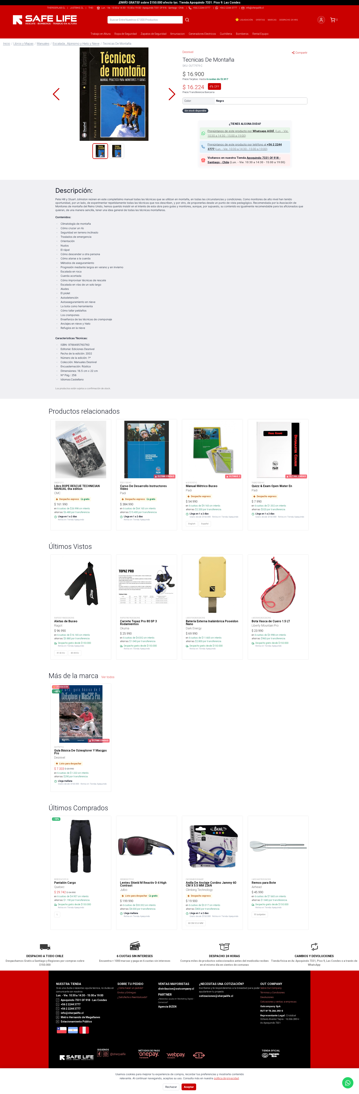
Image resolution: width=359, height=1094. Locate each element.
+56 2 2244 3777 (228, 7)
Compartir (301, 52)
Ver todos (107, 677)
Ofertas (260, 19)
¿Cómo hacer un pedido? (130, 988)
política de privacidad (226, 1078)
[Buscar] (187, 20)
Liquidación (246, 19)
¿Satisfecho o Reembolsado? (132, 997)
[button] (114, 94)
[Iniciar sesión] (321, 20)
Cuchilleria (226, 33)
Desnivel (187, 52)
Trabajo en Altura (100, 33)
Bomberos (242, 33)
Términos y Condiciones (272, 992)
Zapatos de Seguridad (153, 33)
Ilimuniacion (177, 33)
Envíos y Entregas (126, 992)
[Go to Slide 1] (100, 151)
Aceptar (189, 1086)
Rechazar (171, 1086)
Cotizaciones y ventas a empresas (278, 1001)
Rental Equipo (260, 33)
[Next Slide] (172, 94)
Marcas (272, 19)
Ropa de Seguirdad (125, 33)
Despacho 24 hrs (288, 19)
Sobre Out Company (271, 988)
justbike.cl (76, 7)
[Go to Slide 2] (116, 151)
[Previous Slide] (56, 94)
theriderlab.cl (56, 7)
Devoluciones (267, 997)
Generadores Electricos (202, 33)
